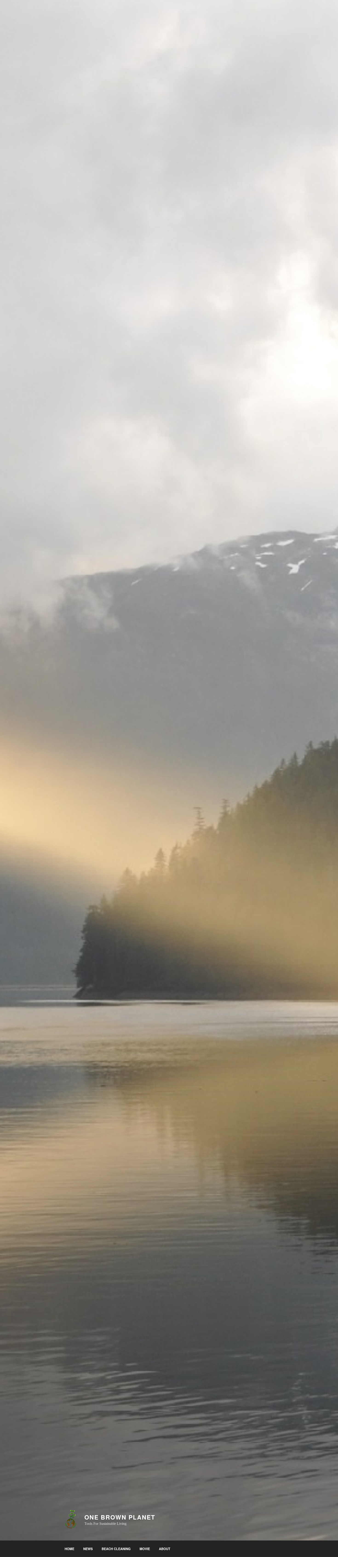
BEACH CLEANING (116, 1548)
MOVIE (145, 1548)
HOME (69, 1548)
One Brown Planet (119, 1517)
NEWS (88, 1548)
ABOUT (164, 1548)
